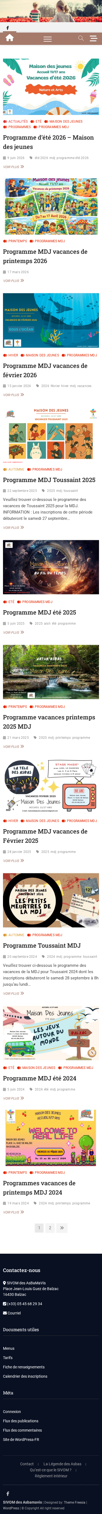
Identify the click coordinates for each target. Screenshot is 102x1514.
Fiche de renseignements (24, 1367)
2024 (51, 957)
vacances (84, 386)
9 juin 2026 (15, 158)
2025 (51, 491)
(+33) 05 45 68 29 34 (24, 1304)
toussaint (71, 491)
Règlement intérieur (51, 1476)
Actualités (18, 121)
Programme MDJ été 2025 (39, 612)
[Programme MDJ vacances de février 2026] (51, 320)
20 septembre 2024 (22, 957)
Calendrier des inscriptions (25, 1376)
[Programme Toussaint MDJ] (51, 900)
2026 (45, 386)
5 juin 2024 (15, 1089)
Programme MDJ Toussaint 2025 (49, 480)
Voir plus (13, 166)
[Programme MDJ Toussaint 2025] (51, 434)
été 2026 (41, 158)
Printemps (17, 241)
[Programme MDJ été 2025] (51, 567)
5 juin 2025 (15, 623)
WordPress (11, 1508)
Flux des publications (20, 1421)
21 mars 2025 (18, 738)
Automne (16, 469)
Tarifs (8, 1358)
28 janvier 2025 (19, 852)
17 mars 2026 (18, 272)
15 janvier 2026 (19, 386)
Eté (39, 121)
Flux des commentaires (22, 1430)
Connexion (12, 1411)
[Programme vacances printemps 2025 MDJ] (51, 672)
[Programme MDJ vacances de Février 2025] (51, 786)
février (55, 386)
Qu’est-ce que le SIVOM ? (51, 1470)
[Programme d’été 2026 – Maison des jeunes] (51, 87)
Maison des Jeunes (66, 121)
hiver (65, 386)
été (54, 623)
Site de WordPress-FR (21, 1439)
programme (67, 623)
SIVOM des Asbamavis (22, 1502)
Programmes (19, 127)
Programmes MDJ (54, 127)
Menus (8, 1348)
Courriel (14, 1313)
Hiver (13, 355)
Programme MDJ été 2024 (39, 1078)
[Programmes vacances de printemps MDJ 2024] (51, 1138)
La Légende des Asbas (62, 1464)
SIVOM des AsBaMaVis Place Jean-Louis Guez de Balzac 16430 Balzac (30, 1289)
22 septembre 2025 (22, 491)
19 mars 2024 (18, 1203)
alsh (47, 623)
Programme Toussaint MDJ (42, 945)
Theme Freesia (74, 1502)
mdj (52, 158)
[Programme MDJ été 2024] (51, 1033)
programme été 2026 (73, 158)
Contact (27, 1464)
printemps (63, 738)
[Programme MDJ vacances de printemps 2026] (51, 206)
